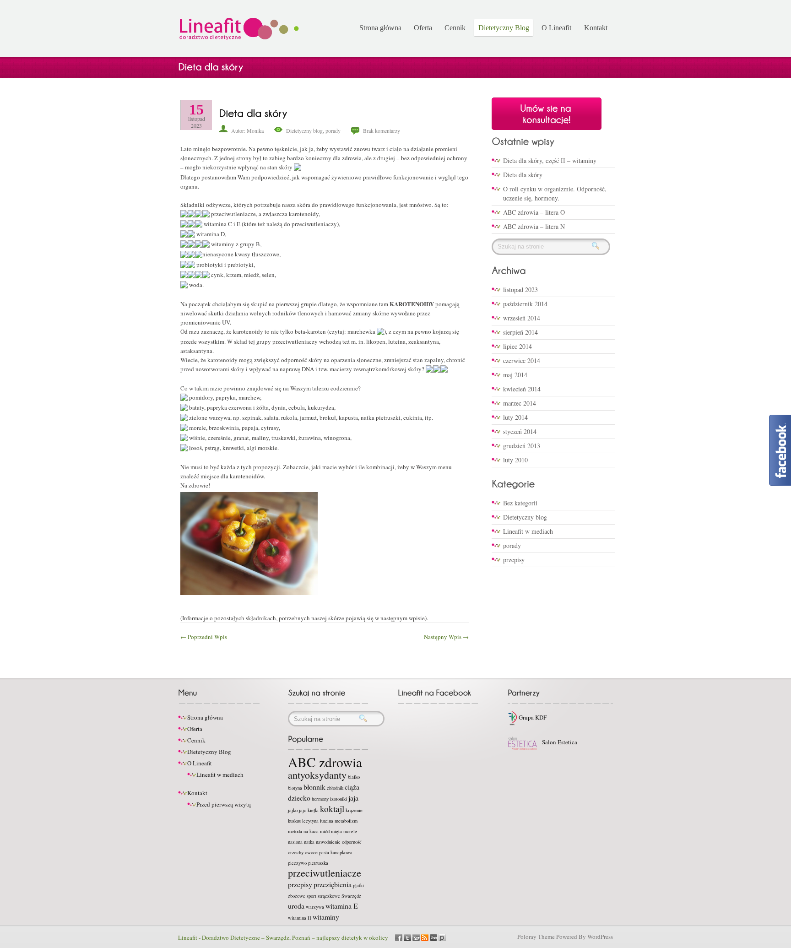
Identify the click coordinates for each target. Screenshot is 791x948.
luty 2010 (515, 459)
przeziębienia (333, 884)
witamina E (341, 905)
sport (311, 896)
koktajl (332, 808)
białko (354, 777)
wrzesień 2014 (521, 318)
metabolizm (346, 821)
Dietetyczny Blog (503, 28)
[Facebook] (398, 936)
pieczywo (297, 863)
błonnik (314, 786)
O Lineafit (556, 28)
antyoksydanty (317, 774)
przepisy (514, 559)
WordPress (600, 936)
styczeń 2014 (519, 431)
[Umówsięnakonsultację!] (546, 114)
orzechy (295, 852)
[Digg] (433, 936)
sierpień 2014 (520, 332)
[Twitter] (407, 936)
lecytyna (310, 821)
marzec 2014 (519, 403)
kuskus (294, 821)
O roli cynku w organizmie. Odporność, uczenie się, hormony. (555, 193)
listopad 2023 (520, 289)
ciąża (352, 786)
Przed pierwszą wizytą (223, 804)
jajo (302, 810)
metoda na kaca (303, 831)
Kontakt (595, 28)
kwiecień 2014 (522, 389)
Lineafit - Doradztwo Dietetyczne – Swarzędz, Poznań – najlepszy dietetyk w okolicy (283, 937)
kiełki (313, 810)
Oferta (423, 28)
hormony (320, 799)
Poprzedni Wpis (203, 637)
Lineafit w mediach (528, 531)
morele (350, 831)
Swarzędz (351, 896)
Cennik (455, 28)
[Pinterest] (442, 936)
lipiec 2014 (517, 346)
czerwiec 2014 (521, 360)
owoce (311, 852)
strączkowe (329, 896)
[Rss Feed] (424, 936)
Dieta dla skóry (522, 174)
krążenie (354, 810)
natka (309, 842)
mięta (336, 831)
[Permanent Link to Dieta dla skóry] (253, 112)
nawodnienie (328, 842)
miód (325, 831)
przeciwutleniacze (324, 872)
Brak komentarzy (381, 130)
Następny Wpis (446, 637)
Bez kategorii (520, 502)
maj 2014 (515, 374)
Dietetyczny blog (304, 130)
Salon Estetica (559, 742)
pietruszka (318, 863)
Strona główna (380, 28)
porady (333, 130)
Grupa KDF (532, 717)
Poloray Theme (536, 936)
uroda (296, 905)
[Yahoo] (416, 936)
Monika (255, 130)
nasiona (295, 842)
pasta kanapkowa (335, 852)
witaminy (326, 916)
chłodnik (335, 788)
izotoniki (338, 799)
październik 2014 (525, 303)
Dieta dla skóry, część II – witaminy (549, 160)
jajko (293, 810)
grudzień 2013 (521, 445)
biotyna (295, 788)
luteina (326, 821)
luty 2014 (515, 417)
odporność (352, 842)
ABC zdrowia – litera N (534, 226)
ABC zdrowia (325, 762)
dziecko (299, 797)
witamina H (299, 918)
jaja (353, 797)
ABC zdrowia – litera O (534, 212)
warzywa (315, 907)
